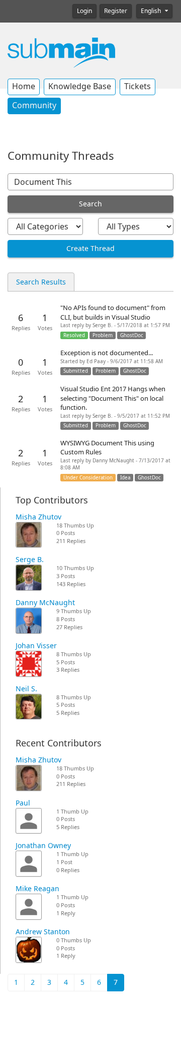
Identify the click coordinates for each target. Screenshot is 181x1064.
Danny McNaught (45, 603)
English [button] (151, 11)
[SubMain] (61, 52)
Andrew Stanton (43, 932)
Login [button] (84, 11)
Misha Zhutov (38, 517)
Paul (23, 803)
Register (115, 11)
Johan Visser (36, 646)
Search (90, 204)
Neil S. (26, 689)
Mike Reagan (37, 889)
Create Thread (90, 248)
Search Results (41, 282)
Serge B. (30, 560)
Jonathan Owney (43, 846)
